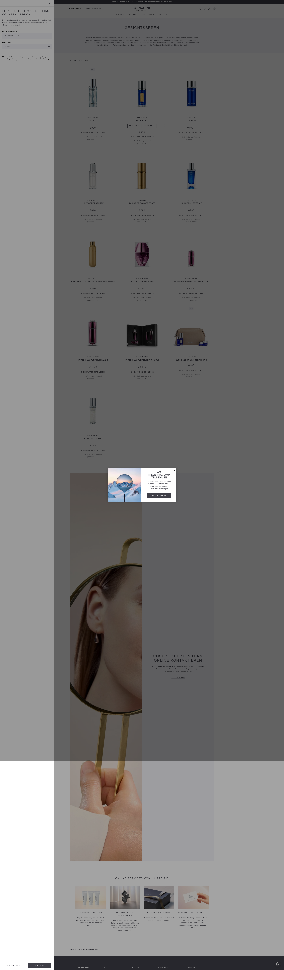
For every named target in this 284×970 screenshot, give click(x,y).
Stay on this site (15, 965)
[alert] (142, 485)
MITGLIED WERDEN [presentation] (159, 495)
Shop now (39, 965)
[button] (174, 470)
